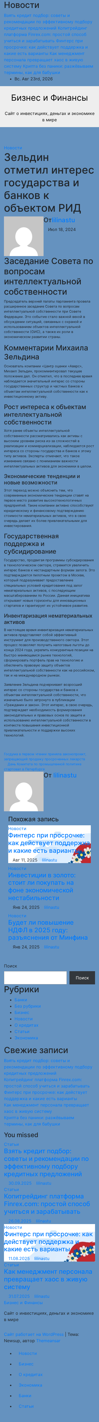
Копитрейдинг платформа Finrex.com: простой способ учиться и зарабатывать (47, 1203)
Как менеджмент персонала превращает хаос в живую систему (48, 1279)
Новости (13, 147)
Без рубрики (28, 1006)
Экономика (26, 1037)
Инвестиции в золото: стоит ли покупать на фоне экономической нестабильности (42, 886)
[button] (75, 135)
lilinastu (63, 220)
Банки (21, 999)
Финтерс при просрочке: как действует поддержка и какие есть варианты (49, 842)
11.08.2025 (19, 1258)
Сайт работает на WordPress (34, 1334)
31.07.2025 (19, 1296)
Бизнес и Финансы (49, 97)
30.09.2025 (20, 1183)
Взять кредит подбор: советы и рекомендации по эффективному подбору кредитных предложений (48, 1067)
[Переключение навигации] (47, 136)
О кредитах (27, 1025)
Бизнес (22, 1012)
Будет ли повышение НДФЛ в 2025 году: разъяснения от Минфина (48, 930)
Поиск (10, 966)
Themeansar (48, 1340)
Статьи (22, 1031)
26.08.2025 (20, 1221)
